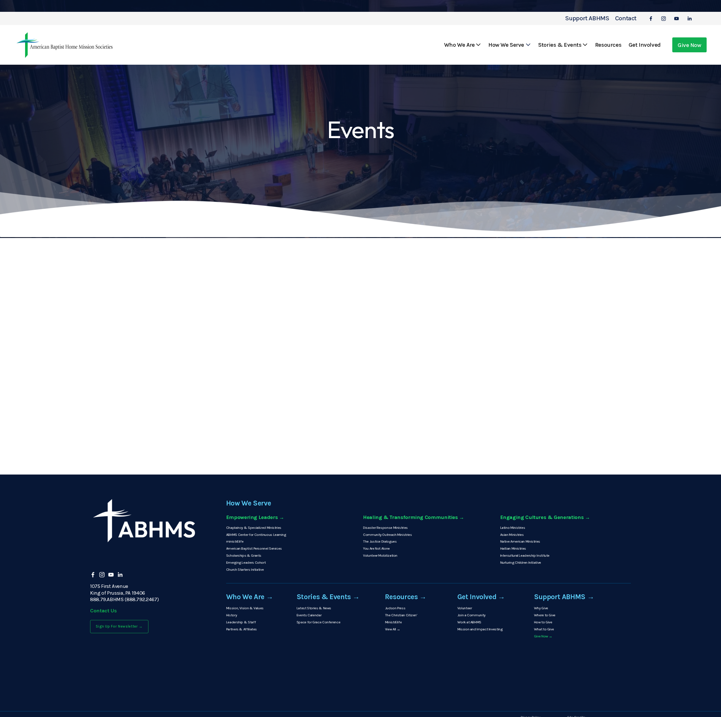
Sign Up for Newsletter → (119, 626)
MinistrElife (393, 622)
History (231, 615)
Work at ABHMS (469, 622)
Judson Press (395, 608)
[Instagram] (663, 18)
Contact (626, 18)
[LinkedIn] (689, 18)
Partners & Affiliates (241, 629)
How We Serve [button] (506, 44)
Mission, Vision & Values (245, 608)
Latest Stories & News (314, 608)
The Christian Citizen (401, 615)
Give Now (689, 45)
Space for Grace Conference (318, 622)
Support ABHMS (587, 18)
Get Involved (645, 44)
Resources (608, 44)
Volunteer (464, 608)
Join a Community (471, 615)
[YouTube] (676, 18)
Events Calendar (309, 615)
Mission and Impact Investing (480, 629)
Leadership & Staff (241, 622)
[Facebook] (651, 18)
